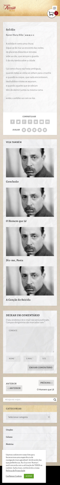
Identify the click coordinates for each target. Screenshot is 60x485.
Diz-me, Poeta (14, 260)
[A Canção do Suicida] (30, 280)
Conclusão (12, 182)
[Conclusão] (30, 162)
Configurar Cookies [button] (14, 476)
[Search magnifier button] (55, 400)
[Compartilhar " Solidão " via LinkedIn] (36, 122)
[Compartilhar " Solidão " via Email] (42, 122)
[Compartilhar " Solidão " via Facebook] (12, 122)
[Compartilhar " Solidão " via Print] (47, 122)
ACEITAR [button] (29, 476)
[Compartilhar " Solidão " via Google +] (24, 122)
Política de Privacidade (15, 470)
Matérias (9, 444)
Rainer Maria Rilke (14, 35)
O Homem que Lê (16, 221)
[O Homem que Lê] (30, 202)
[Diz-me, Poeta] (30, 241)
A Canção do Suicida (18, 300)
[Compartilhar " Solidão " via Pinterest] (30, 122)
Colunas (9, 437)
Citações (9, 430)
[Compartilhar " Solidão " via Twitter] (18, 122)
